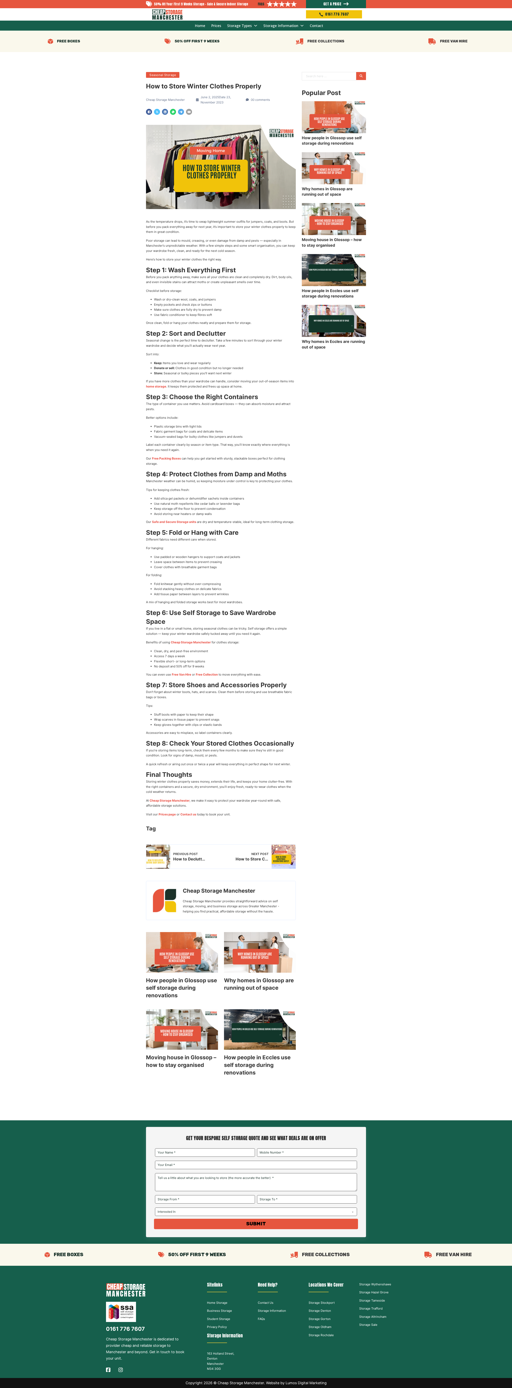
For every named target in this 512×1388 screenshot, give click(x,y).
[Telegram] (181, 112)
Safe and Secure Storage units (174, 522)
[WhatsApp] (173, 112)
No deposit (161, 666)
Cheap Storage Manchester (191, 642)
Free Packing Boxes (166, 458)
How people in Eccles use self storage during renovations (257, 1065)
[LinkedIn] (165, 112)
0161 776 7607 (337, 14)
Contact (316, 25)
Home (200, 25)
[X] (157, 112)
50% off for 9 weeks (190, 666)
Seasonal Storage (162, 75)
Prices (216, 25)
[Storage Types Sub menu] (255, 25)
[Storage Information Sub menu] (302, 25)
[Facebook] (149, 112)
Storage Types (239, 25)
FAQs (260, 4)
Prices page (167, 814)
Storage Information (280, 25)
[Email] (189, 112)
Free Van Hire (181, 674)
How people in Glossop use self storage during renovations (181, 988)
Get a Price (332, 4)
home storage (156, 386)
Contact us (188, 814)
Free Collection (207, 674)
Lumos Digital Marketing (306, 1383)
